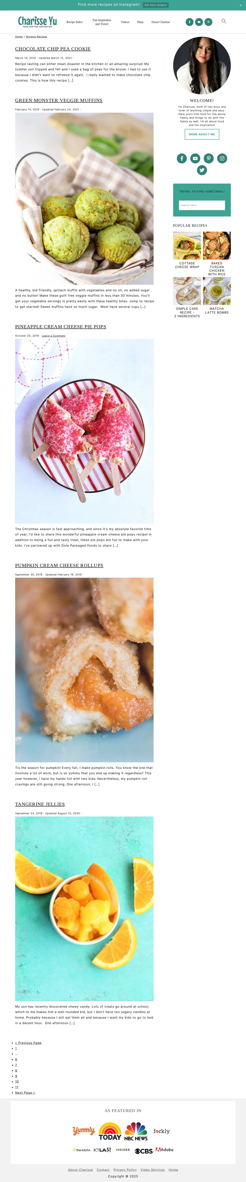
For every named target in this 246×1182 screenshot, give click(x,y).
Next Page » (25, 1093)
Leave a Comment (54, 335)
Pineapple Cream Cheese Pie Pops (60, 326)
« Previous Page (28, 1043)
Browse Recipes (36, 36)
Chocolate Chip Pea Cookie (53, 48)
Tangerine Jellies (40, 804)
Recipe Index (74, 22)
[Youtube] (199, 22)
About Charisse (160, 22)
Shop (140, 22)
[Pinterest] (208, 22)
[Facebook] (190, 22)
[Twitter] (202, 170)
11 (16, 1087)
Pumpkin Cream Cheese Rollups (59, 565)
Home (19, 36)
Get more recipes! (156, 4)
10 (17, 1081)
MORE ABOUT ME (202, 134)
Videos (125, 22)
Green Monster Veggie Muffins (59, 100)
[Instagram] (222, 158)
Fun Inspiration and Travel (102, 21)
